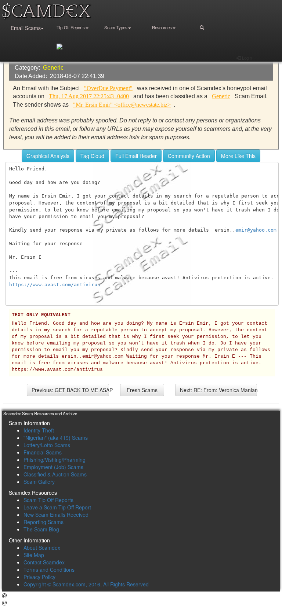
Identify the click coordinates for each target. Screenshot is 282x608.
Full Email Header (136, 155)
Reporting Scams (44, 522)
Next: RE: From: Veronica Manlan (218, 390)
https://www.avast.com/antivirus (54, 284)
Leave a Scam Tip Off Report (57, 507)
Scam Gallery (39, 481)
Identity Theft (39, 430)
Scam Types (115, 27)
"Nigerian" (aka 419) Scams (56, 437)
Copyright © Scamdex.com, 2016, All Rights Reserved (86, 584)
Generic (53, 68)
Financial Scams (43, 452)
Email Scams (26, 28)
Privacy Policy (39, 577)
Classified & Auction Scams (55, 474)
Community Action (189, 155)
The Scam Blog (41, 529)
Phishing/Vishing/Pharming (55, 459)
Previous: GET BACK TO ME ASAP (70, 390)
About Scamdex (42, 547)
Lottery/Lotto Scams (47, 445)
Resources (162, 27)
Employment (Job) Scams (53, 467)
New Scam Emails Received (56, 514)
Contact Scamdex (44, 562)
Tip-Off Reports (71, 27)
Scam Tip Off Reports (48, 500)
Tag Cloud (92, 155)
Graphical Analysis (47, 155)
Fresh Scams (142, 390)
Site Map (34, 555)
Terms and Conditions (49, 569)
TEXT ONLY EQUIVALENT (41, 315)
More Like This (238, 155)
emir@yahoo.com (255, 230)
